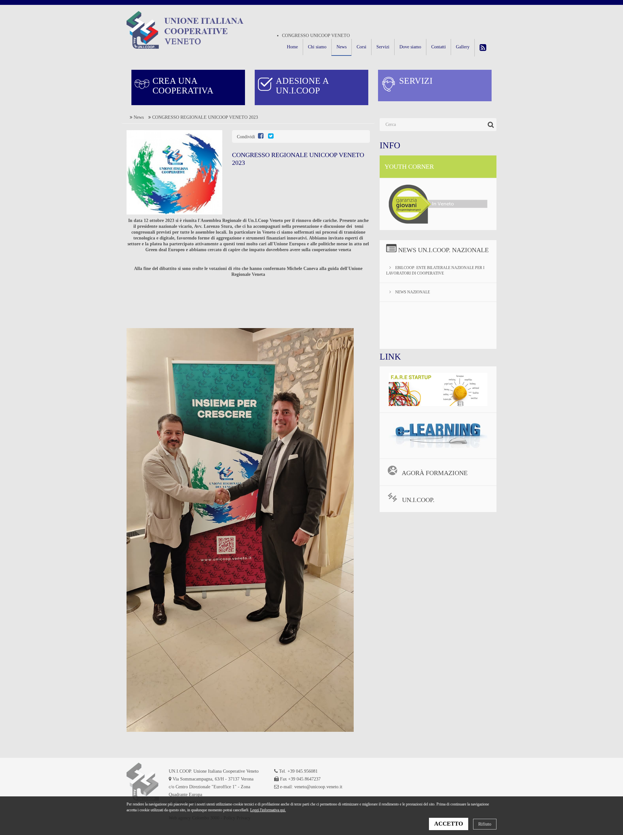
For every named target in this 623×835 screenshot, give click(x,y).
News (341, 46)
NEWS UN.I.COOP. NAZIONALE (443, 249)
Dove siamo (410, 46)
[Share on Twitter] (270, 136)
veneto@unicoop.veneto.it (318, 786)
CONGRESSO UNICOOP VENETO (316, 35)
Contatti (438, 46)
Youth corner (409, 166)
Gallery (463, 46)
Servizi (382, 46)
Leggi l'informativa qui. (268, 810)
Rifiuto (484, 824)
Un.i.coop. (417, 499)
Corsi (361, 46)
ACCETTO (448, 823)
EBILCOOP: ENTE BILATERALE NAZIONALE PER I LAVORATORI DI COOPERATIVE (435, 270)
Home (292, 46)
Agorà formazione (434, 472)
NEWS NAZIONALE (412, 292)
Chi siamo (317, 46)
